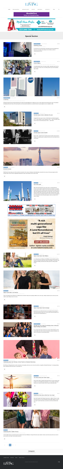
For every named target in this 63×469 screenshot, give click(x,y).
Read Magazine (16, 9)
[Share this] (37, 54)
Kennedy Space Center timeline (40, 132)
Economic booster (7, 169)
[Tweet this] (39, 54)
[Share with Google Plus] (41, 54)
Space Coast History (46, 64)
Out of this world (37, 184)
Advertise (47, 9)
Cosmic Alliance (37, 63)
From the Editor (39, 257)
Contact (33, 9)
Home (9, 9)
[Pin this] (43, 54)
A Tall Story (5, 99)
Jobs (54, 9)
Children (35, 257)
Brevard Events (25, 9)
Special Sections (53, 396)
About (16, 457)
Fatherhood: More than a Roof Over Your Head (44, 395)
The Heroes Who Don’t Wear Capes (41, 377)
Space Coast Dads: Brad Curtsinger (41, 307)
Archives (12, 457)
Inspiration (5, 363)
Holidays (44, 257)
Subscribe (40, 9)
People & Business (49, 257)
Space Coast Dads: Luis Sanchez (10, 292)
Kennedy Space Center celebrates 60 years (43, 115)
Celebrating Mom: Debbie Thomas (10, 431)
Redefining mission (38, 45)
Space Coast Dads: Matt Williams (41, 255)
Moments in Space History (38, 64)
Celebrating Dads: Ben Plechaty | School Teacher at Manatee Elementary (19, 362)
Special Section (52, 64)
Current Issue (6, 457)
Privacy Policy (22, 457)
